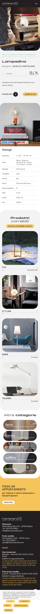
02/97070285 (11, 528)
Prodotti (12, 55)
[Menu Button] (36, 4)
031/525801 (11, 540)
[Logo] (10, 3)
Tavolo (21, 55)
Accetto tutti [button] (24, 601)
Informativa (8, 610)
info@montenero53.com (12, 531)
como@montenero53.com (13, 542)
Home (4, 55)
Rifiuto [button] (7, 605)
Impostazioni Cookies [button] (21, 605)
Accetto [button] (10, 601)
